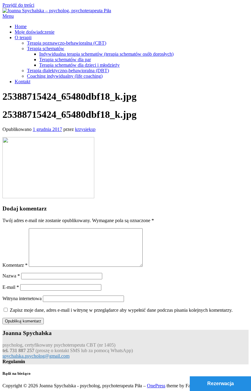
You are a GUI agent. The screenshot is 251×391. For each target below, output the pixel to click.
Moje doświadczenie (34, 32)
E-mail (10, 287)
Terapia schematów (45, 48)
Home (21, 26)
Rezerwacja (220, 383)
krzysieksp (85, 129)
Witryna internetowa (22, 298)
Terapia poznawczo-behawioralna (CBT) (66, 43)
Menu (8, 16)
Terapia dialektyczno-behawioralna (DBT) (68, 70)
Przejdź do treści (18, 5)
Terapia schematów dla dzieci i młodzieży (79, 65)
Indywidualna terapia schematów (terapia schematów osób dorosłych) (106, 54)
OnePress (156, 385)
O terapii (23, 37)
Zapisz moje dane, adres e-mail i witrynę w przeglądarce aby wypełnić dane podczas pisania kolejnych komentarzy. (121, 310)
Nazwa (11, 275)
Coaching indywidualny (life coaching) (65, 76)
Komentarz (15, 265)
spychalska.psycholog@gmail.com (35, 356)
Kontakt (22, 81)
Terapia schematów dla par (65, 59)
